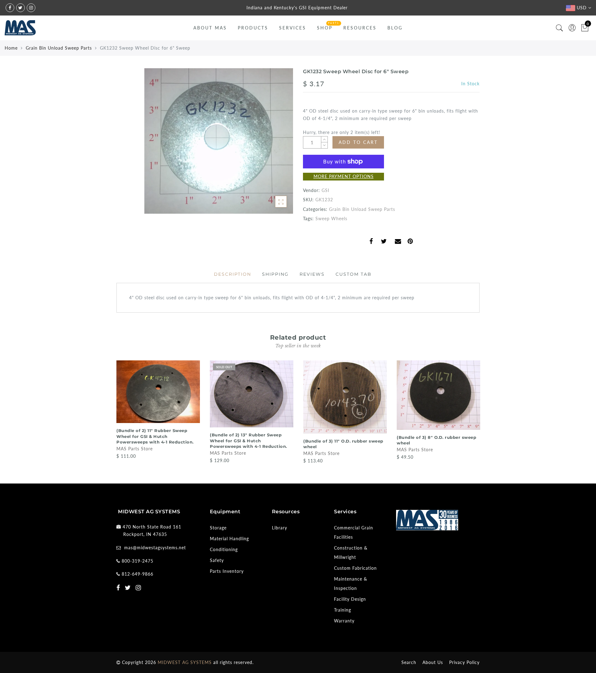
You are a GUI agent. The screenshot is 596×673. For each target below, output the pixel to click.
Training (342, 610)
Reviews (312, 274)
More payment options (344, 176)
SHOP (324, 27)
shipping (275, 274)
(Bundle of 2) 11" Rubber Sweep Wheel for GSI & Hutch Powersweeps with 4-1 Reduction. (155, 436)
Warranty (344, 620)
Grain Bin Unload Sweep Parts (59, 48)
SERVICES (292, 27)
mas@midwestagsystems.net (155, 547)
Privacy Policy (464, 662)
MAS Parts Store (134, 448)
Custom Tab (354, 274)
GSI (325, 190)
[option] (158, 410)
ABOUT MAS (210, 27)
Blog (395, 27)
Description (232, 274)
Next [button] (476, 411)
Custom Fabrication (355, 568)
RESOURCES (360, 27)
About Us (432, 662)
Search (408, 662)
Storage (218, 527)
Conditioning (224, 549)
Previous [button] (112, 411)
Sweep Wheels (331, 218)
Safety (217, 560)
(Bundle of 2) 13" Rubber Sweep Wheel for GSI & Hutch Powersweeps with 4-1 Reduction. (248, 440)
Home (11, 48)
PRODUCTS (253, 27)
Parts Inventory (227, 571)
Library (279, 527)
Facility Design (350, 599)
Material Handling (229, 538)
